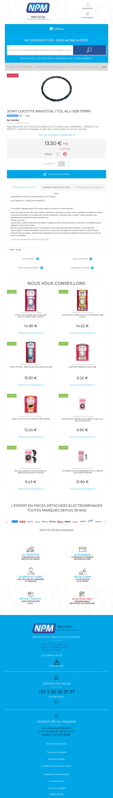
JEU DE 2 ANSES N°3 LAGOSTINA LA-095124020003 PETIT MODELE (31, 472)
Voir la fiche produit (30, 333)
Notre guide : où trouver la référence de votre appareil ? (56, 58)
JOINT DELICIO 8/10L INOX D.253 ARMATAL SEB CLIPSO (82, 316)
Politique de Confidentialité (56, 774)
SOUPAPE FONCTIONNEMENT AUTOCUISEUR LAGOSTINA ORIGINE (82, 472)
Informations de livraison (89, 187)
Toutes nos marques (56, 752)
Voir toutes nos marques (57, 530)
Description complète (23, 187)
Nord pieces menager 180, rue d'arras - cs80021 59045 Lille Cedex (55, 647)
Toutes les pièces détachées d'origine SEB (30, 239)
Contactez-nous (56, 781)
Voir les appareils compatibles (56, 135)
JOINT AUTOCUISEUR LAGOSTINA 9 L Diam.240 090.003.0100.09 (82, 420)
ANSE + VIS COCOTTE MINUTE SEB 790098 (31, 419)
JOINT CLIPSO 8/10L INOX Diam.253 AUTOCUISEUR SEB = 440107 (30, 316)
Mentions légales (56, 759)
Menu (58, 29)
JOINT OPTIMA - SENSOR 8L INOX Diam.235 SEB (30, 367)
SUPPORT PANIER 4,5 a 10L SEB (82, 367)
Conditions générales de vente (56, 766)
